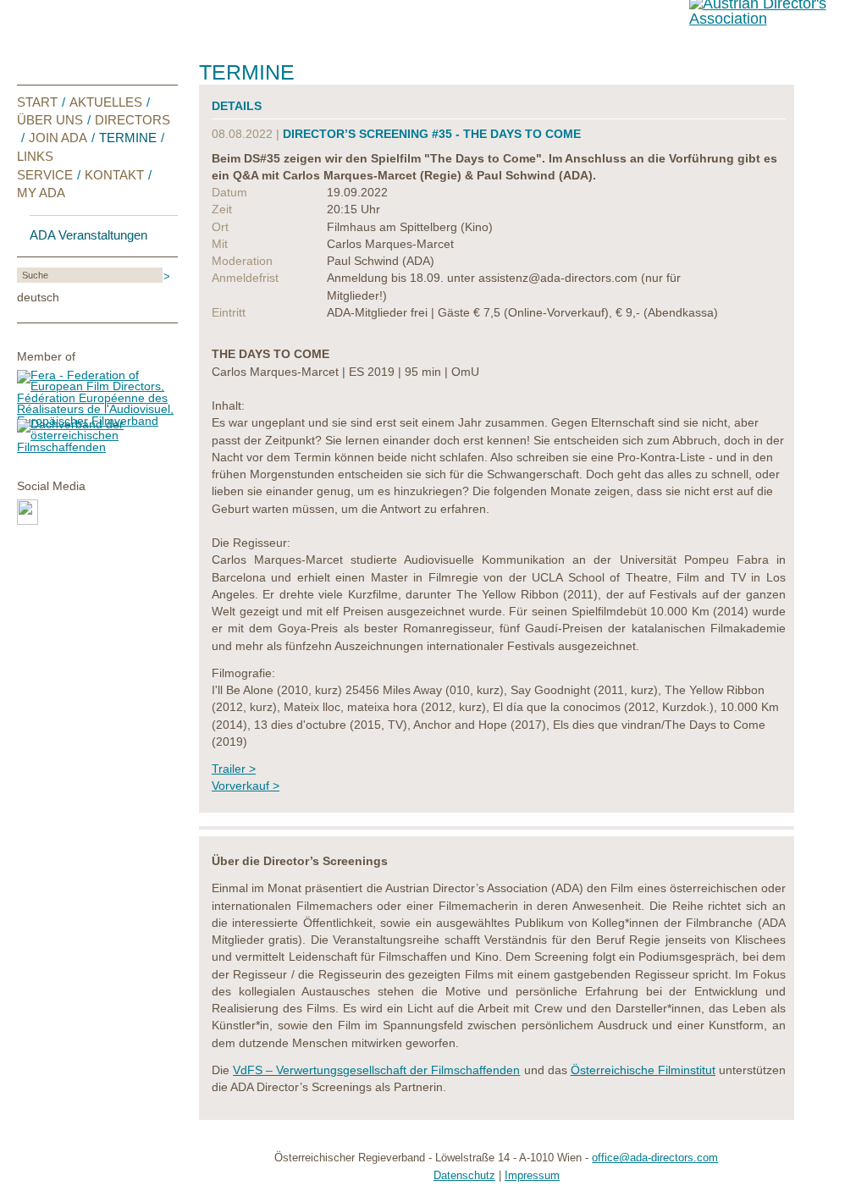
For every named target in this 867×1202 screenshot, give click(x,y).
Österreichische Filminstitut (643, 1070)
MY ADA (41, 192)
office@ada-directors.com (655, 1158)
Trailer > (234, 769)
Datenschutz (464, 1176)
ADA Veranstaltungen (88, 235)
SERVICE (45, 175)
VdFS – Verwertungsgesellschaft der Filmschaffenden (376, 1070)
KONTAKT (114, 175)
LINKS (35, 156)
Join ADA (58, 137)
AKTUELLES (105, 102)
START (37, 102)
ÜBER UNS (50, 120)
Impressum (532, 1176)
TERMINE (128, 137)
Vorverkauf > (245, 786)
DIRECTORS (132, 120)
